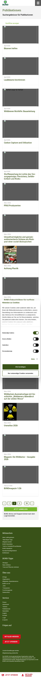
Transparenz (6, 588)
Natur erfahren (6, 565)
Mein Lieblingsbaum (8, 537)
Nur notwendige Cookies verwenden (20, 373)
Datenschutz (6, 592)
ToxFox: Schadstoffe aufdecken (11, 546)
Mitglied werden (28, 675)
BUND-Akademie (7, 548)
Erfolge (4, 577)
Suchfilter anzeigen (12, 23)
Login (4, 617)
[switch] (36, 339)
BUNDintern (5, 553)
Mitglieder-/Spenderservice (10, 581)
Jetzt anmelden (20, 509)
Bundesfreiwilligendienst (9, 550)
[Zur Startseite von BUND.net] (5, 2)
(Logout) (5, 620)
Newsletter (5, 611)
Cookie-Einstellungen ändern (10, 650)
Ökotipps (5, 562)
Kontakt (4, 615)
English (4, 613)
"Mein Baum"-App (7, 539)
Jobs (4, 585)
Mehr (33, 359)
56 (27, 503)
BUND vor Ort (6, 583)
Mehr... (23, 661)
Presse (4, 602)
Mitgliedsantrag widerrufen (10, 653)
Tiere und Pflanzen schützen (10, 567)
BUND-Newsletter (7, 544)
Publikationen (6, 609)
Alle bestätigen (20, 367)
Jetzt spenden (11, 675)
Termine (4, 606)
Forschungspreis (7, 590)
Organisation (6, 579)
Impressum (5, 604)
